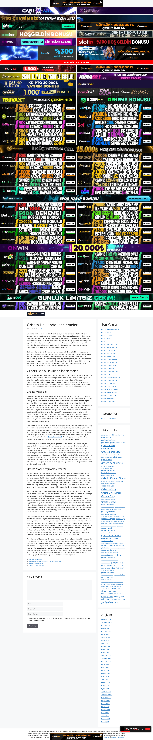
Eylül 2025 (105, 628)
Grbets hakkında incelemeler (52, 561)
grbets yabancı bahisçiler (107, 575)
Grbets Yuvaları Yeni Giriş (36, 565)
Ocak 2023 (105, 713)
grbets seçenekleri (120, 545)
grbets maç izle (107, 528)
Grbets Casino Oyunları (108, 473)
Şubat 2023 (105, 710)
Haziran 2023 (106, 698)
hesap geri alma (117, 593)
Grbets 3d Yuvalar (107, 368)
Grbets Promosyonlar (35, 559)
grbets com (120, 481)
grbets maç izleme (108, 530)
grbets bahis (107, 448)
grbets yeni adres (119, 575)
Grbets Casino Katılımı (109, 359)
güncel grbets (107, 593)
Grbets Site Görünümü (109, 362)
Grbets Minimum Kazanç (110, 344)
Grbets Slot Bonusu (108, 383)
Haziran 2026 (106, 625)
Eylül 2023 (105, 689)
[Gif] (76, 149)
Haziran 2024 (106, 661)
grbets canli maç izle (107, 466)
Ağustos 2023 (106, 692)
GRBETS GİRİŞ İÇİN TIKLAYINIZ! (76, 62)
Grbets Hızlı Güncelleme (109, 389)
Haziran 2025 (106, 631)
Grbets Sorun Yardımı (109, 395)
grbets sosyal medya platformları (117, 548)
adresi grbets (105, 435)
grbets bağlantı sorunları (106, 454)
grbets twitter (107, 565)
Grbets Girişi (108, 496)
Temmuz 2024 (106, 658)
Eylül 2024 (105, 652)
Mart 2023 (105, 707)
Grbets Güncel (108, 502)
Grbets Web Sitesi (117, 568)
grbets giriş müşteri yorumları (108, 499)
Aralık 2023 (105, 680)
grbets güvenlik (117, 509)
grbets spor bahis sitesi (106, 552)
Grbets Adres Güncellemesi (111, 377)
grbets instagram (108, 519)
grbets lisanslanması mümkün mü (108, 526)
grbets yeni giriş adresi (106, 579)
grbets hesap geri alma (106, 516)
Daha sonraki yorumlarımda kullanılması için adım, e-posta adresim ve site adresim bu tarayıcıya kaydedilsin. (59, 619)
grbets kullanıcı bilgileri (119, 521)
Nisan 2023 (105, 704)
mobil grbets (119, 596)
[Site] (38, 108)
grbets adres (120, 443)
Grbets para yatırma (109, 538)
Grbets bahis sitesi (111, 451)
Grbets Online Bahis (108, 356)
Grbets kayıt (120, 519)
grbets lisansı (120, 526)
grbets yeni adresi (107, 577)
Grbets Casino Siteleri (108, 475)
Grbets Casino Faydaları (109, 371)
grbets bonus (117, 457)
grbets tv (119, 555)
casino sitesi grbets (109, 440)
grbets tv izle (116, 562)
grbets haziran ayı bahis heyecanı (108, 514)
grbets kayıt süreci (107, 521)
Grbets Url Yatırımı (107, 398)
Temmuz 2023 (106, 695)
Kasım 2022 (105, 719)
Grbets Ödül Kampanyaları (110, 329)
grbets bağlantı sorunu (118, 454)
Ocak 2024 (105, 677)
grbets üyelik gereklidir (115, 586)
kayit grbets (107, 596)
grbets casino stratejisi (108, 481)
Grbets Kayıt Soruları (108, 350)
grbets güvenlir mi (108, 512)
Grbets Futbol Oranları (109, 392)
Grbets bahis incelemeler (36, 561)
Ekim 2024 (105, 649)
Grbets (103, 341)
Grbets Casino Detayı (108, 365)
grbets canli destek (112, 462)
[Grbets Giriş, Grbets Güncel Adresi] (36, 313)
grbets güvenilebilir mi (120, 507)
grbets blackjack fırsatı (106, 457)
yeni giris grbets (109, 602)
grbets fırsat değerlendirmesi (108, 483)
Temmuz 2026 (106, 622)
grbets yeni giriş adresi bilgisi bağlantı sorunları (112, 582)
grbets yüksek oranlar (108, 584)
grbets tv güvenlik (105, 563)
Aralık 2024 (105, 643)
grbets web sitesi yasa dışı (107, 570)
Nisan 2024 (105, 668)
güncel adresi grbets (108, 591)
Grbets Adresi (106, 332)
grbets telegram (107, 555)
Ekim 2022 (105, 722)
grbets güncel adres (107, 504)
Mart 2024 (105, 671)
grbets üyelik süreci (105, 588)
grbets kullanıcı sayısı (118, 523)
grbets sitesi (105, 548)
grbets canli (106, 459)
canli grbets (106, 437)
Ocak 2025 (105, 640)
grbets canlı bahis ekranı (106, 468)
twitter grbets (107, 599)
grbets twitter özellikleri (118, 565)
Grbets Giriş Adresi (111, 492)
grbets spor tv (116, 552)
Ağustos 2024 (106, 655)
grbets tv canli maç (108, 557)
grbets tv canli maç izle (109, 560)
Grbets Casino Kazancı (109, 380)
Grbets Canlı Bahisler (108, 386)
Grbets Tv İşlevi (106, 335)
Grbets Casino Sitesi (113, 478)
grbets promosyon (108, 545)
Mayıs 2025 (105, 634)
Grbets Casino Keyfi (108, 401)
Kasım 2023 (105, 683)
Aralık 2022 (105, 716)
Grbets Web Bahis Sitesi (36, 563)
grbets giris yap (107, 486)
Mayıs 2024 (105, 665)
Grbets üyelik (105, 586)
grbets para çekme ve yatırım (107, 543)
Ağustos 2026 (106, 619)
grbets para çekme (107, 541)
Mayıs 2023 (105, 701)
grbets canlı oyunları (120, 470)
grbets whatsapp (107, 573)
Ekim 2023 (105, 686)
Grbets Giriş (105, 338)
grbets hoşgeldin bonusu (118, 516)
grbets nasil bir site (111, 535)
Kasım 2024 (105, 646)
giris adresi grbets (108, 443)
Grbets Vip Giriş (107, 374)
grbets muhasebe (118, 532)
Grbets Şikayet (116, 589)
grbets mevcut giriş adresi (107, 532)
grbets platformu (119, 543)
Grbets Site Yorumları (108, 353)
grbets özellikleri (119, 584)
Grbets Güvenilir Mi (107, 509)
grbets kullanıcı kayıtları (106, 523)
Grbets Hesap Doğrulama (110, 347)
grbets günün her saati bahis (107, 507)
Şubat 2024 (105, 674)
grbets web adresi (105, 568)
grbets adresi (108, 445)
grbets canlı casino (108, 470)
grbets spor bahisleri (108, 550)
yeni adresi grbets (119, 599)
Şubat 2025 (105, 637)
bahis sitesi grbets (117, 435)
